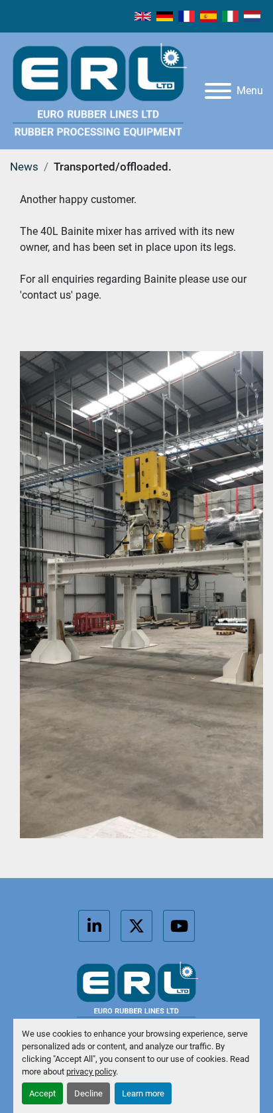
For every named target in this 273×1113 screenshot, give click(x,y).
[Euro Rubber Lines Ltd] (136, 994)
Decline (88, 1093)
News (24, 166)
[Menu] (218, 91)
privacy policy (91, 1071)
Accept (42, 1093)
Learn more (143, 1093)
